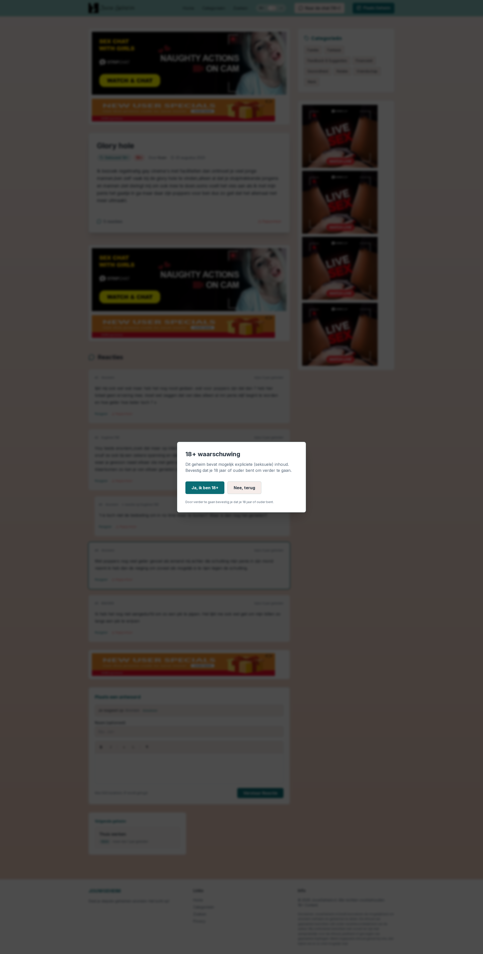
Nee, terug (244, 487)
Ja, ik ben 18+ (204, 487)
